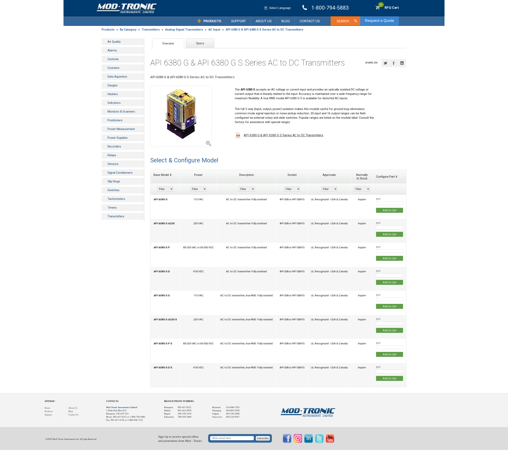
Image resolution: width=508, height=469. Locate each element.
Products (212, 21)
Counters (113, 68)
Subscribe (263, 438)
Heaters (113, 94)
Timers (112, 207)
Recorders (114, 146)
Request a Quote (379, 20)
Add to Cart (389, 210)
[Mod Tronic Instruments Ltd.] (126, 8)
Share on (371, 62)
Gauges (112, 85)
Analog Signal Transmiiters (184, 29)
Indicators (114, 103)
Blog (285, 21)
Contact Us (310, 21)
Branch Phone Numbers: (179, 401)
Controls (113, 59)
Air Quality (114, 41)
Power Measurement (121, 129)
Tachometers (116, 199)
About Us (264, 21)
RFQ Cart (389, 8)
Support (238, 21)
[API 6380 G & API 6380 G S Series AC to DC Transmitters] (181, 116)
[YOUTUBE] (330, 442)
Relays (112, 155)
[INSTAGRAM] (297, 442)
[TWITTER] (319, 442)
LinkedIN (402, 63)
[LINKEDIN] (308, 442)
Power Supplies (118, 138)
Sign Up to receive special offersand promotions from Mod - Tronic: (180, 438)
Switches (113, 190)
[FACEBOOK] (287, 442)
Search (343, 21)
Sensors (113, 164)
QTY (378, 199)
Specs (200, 43)
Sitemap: (50, 401)
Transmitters (151, 29)
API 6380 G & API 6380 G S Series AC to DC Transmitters (264, 29)
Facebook (394, 63)
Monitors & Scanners (121, 111)
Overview (168, 43)
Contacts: (112, 401)
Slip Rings (114, 181)
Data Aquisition (117, 76)
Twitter (385, 63)
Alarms (112, 50)
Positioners (115, 120)
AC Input (214, 29)
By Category (128, 29)
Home (47, 408)
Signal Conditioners (120, 172)
